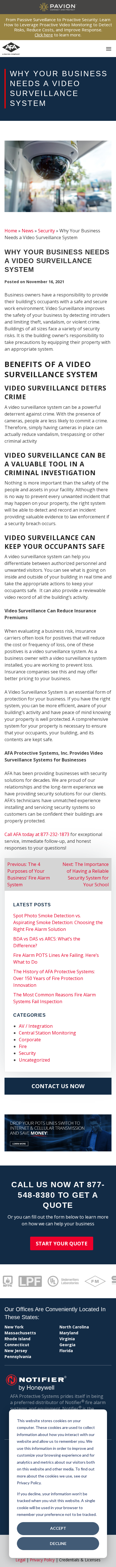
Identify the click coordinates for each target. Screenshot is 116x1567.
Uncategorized (34, 1060)
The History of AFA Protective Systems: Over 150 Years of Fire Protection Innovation (54, 978)
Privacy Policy (42, 1559)
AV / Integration (36, 1026)
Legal (20, 1559)
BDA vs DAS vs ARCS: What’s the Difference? (46, 942)
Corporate (30, 1039)
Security (46, 231)
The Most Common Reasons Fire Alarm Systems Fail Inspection (54, 998)
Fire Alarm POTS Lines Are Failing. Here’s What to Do (56, 958)
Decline (58, 1543)
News (28, 231)
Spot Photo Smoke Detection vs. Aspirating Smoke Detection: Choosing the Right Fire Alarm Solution (58, 922)
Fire (23, 1046)
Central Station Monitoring (47, 1033)
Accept (58, 1528)
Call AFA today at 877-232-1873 (37, 834)
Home (11, 231)
